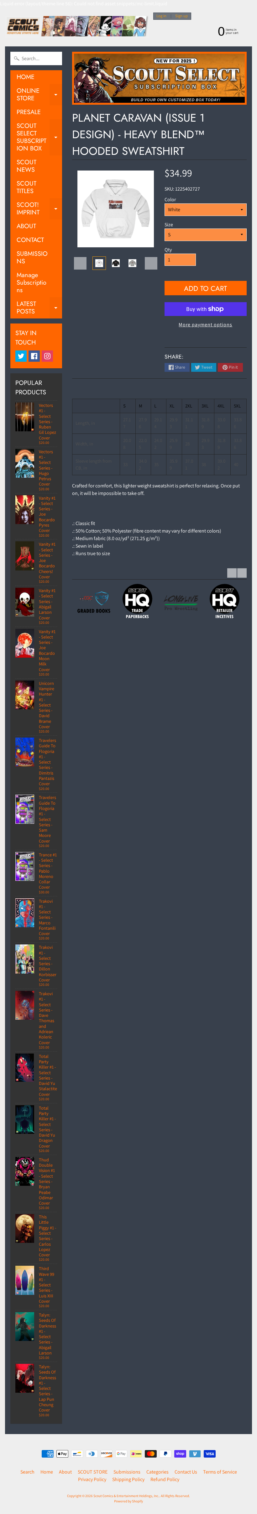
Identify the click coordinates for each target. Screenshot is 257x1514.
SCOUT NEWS (26, 166)
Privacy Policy (92, 1479)
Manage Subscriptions (31, 283)
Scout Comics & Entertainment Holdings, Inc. (126, 1496)
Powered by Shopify (128, 1501)
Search (27, 1472)
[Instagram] (47, 356)
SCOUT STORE (93, 1472)
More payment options (205, 324)
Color (170, 199)
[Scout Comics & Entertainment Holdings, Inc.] (77, 27)
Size (169, 224)
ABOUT (26, 226)
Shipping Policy (128, 1479)
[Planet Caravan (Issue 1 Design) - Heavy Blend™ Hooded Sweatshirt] (99, 263)
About (65, 1472)
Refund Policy (164, 1479)
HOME (25, 76)
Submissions (126, 1472)
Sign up (181, 16)
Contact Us (186, 1472)
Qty (168, 249)
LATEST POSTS (39, 308)
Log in (161, 16)
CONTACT (30, 239)
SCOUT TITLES (26, 187)
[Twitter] (21, 356)
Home (46, 1472)
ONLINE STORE (39, 95)
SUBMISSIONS (32, 257)
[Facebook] (34, 356)
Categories (157, 1472)
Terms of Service (220, 1472)
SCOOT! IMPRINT (39, 209)
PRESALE (29, 112)
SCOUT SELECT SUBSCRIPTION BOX (39, 137)
